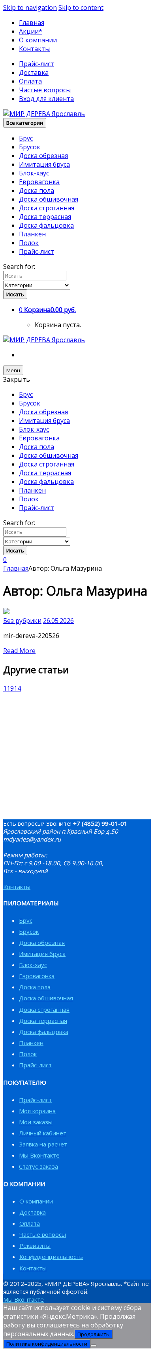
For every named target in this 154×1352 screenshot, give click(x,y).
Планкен (32, 234)
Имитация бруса (44, 164)
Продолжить (93, 1334)
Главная (31, 22)
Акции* (30, 31)
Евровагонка (39, 181)
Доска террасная (45, 216)
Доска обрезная (43, 155)
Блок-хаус (34, 173)
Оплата (30, 81)
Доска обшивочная (48, 199)
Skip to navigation (30, 7)
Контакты (34, 48)
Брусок (29, 147)
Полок (29, 242)
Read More (19, 650)
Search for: (19, 266)
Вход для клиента (46, 98)
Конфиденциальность (51, 1257)
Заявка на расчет (43, 1144)
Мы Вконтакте (39, 1155)
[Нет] (93, 1345)
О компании (38, 40)
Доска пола (36, 190)
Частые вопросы (45, 90)
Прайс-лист (36, 63)
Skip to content (80, 7)
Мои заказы (36, 1122)
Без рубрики (22, 620)
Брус (26, 138)
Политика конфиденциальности (46, 1343)
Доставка (34, 72)
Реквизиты (35, 1245)
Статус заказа (38, 1166)
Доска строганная (46, 208)
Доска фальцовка (46, 225)
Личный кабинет (42, 1133)
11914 (12, 688)
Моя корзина (37, 1111)
